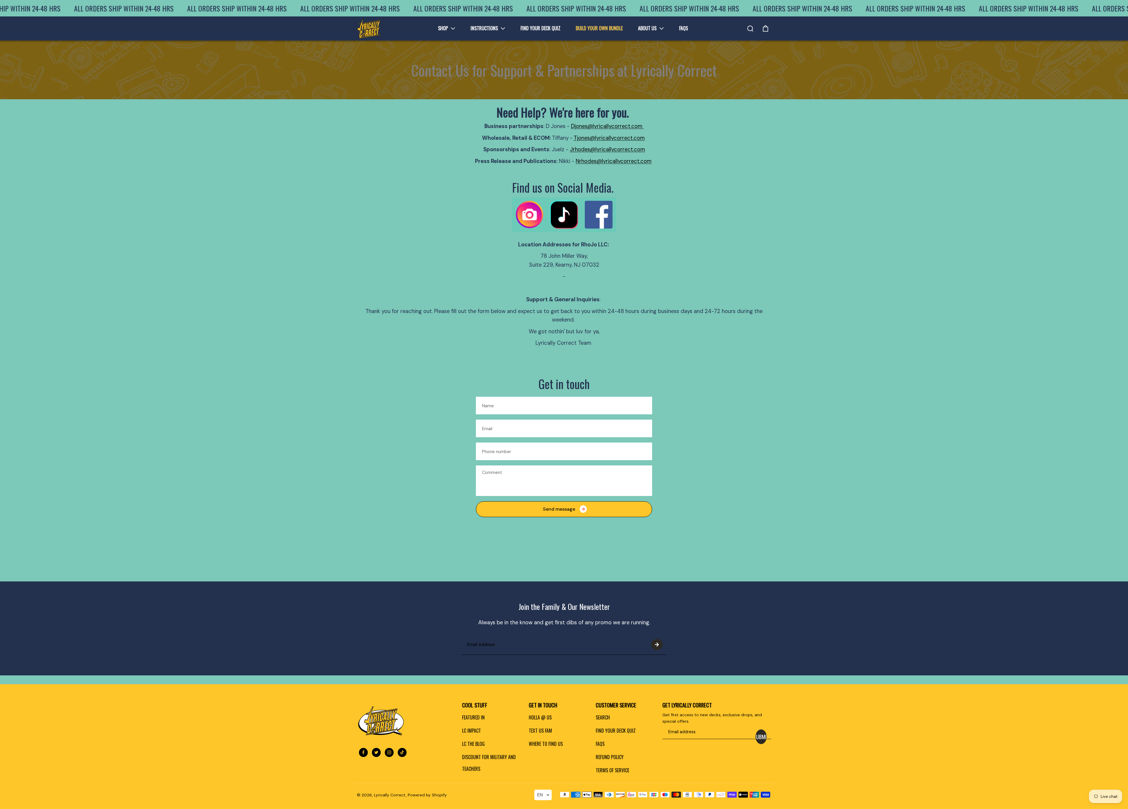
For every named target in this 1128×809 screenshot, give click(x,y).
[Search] (750, 28)
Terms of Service (612, 770)
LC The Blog (473, 743)
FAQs (600, 743)
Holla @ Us (540, 717)
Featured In (473, 717)
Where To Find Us (546, 743)
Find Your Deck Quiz (616, 730)
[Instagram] (389, 752)
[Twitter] (376, 752)
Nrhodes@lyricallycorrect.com (614, 161)
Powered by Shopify (427, 795)
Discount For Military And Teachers (489, 763)
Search (603, 717)
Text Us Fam (540, 730)
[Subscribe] (656, 644)
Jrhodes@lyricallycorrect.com (607, 149)
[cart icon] (765, 28)
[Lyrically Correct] (369, 28)
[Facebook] (363, 752)
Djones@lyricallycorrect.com (607, 126)
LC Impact (471, 730)
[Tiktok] (402, 752)
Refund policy (610, 757)
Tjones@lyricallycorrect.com (609, 138)
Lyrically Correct (390, 795)
